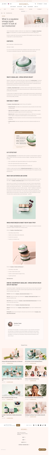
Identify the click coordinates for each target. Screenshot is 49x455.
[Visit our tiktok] (43, 425)
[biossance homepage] (24, 4)
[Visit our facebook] (34, 425)
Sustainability (39, 9)
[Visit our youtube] (40, 425)
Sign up (18, 425)
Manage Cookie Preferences (21, 432)
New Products (21, 9)
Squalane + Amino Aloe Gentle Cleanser (23, 293)
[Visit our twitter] (36, 425)
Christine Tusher (17, 323)
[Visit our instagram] (38, 425)
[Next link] (47, 9)
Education (30, 9)
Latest (5, 9)
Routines (12, 9)
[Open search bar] (35, 3)
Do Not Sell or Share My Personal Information (22, 434)
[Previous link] (0, 9)
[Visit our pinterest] (45, 425)
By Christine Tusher (10, 363)
